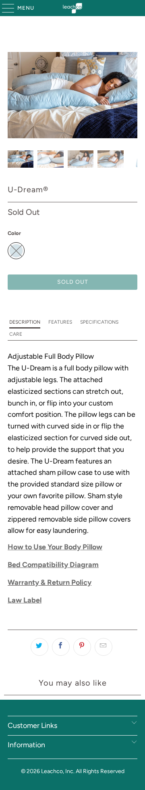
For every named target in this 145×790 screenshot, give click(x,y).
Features (60, 322)
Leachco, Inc (57, 771)
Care (15, 334)
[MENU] (4, 8)
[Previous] (13, 95)
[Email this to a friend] (103, 647)
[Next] (131, 95)
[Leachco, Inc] (72, 8)
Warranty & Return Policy (49, 582)
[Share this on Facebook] (61, 647)
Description (24, 322)
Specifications (99, 322)
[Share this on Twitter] (39, 647)
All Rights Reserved (100, 771)
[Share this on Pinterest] (82, 647)
